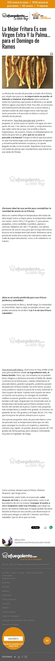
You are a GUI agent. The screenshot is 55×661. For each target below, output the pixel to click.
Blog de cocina (8, 578)
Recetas (6, 582)
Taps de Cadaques (10, 616)
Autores (5, 591)
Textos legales (9, 611)
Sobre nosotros (9, 599)
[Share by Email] (45, 528)
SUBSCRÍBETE (13, 638)
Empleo (5, 607)
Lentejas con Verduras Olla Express (18, 620)
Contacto (6, 603)
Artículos (6, 586)
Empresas (6, 595)
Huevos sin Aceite (10, 624)
